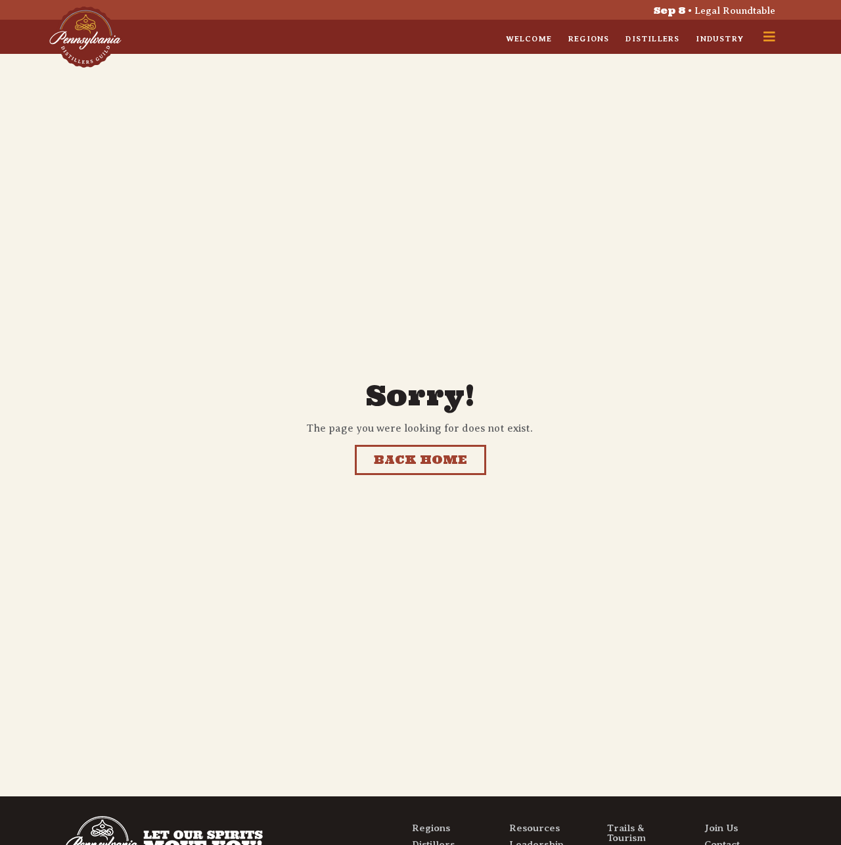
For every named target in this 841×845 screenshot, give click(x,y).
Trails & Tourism (626, 833)
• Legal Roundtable (714, 10)
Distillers (652, 38)
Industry (720, 38)
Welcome (529, 38)
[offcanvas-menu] (769, 36)
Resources (534, 828)
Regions (588, 38)
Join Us (721, 828)
